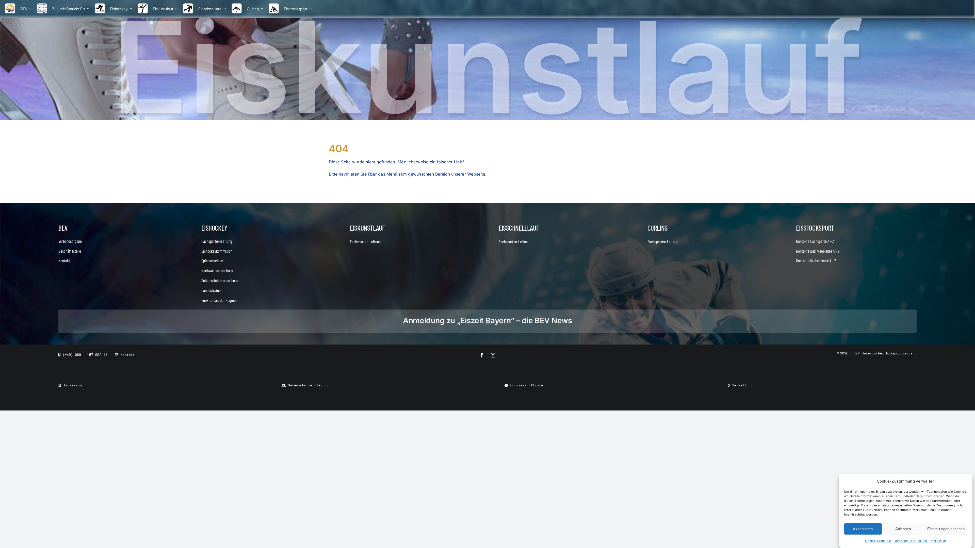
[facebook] (482, 355)
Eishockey (214, 228)
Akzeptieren (863, 529)
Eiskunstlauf (367, 228)
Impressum (938, 541)
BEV (63, 228)
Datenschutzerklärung (910, 541)
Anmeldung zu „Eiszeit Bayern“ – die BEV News (487, 320)
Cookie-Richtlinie (878, 541)
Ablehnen (903, 529)
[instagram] (493, 355)
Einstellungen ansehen (946, 529)
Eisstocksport (815, 228)
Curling (657, 228)
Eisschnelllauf (519, 228)
